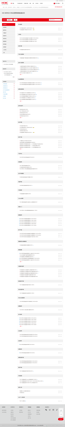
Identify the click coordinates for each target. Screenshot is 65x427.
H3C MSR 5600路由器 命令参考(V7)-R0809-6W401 (28, 322)
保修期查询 (29, 414)
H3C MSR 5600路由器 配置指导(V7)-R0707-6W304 (28, 225)
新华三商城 (57, 3)
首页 (3, 7)
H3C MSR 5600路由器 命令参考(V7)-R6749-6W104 (28, 318)
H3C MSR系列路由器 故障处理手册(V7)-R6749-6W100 (28, 361)
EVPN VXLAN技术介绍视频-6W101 (25, 72)
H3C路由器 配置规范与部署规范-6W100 (26, 245)
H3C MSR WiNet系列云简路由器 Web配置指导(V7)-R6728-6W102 (30, 235)
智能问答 (61, 411)
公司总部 (20, 410)
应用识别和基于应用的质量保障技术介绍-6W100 (27, 142)
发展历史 (12, 412)
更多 (13, 76)
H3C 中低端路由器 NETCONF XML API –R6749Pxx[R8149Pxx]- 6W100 (31, 381)
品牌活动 (12, 416)
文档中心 (14, 7)
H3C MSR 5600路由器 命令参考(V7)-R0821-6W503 (28, 319)
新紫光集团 (38, 410)
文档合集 (4, 27)
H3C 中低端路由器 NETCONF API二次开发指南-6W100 (28, 382)
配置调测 (4, 41)
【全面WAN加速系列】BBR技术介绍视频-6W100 (27, 66)
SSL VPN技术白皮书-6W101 (24, 110)
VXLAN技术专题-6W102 (24, 125)
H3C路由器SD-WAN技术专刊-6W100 (26, 29)
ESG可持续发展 (13, 417)
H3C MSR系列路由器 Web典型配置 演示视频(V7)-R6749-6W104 (30, 82)
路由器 (18, 7)
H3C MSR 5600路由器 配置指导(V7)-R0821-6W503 (28, 220)
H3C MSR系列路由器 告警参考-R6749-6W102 (27, 352)
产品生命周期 (5, 94)
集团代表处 (21, 412)
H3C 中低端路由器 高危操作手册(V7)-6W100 (27, 284)
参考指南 (4, 44)
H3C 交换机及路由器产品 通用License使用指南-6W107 (28, 202)
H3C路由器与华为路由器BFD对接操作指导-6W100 (28, 274)
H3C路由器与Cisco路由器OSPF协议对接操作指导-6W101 (29, 271)
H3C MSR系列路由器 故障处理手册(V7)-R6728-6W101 (28, 362)
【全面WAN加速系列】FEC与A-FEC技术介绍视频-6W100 (29, 69)
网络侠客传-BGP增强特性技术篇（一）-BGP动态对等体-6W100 (30, 145)
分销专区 (4, 96)
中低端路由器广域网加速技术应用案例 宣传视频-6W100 (29, 57)
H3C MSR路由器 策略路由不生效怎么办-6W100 (27, 96)
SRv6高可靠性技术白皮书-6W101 (25, 114)
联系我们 (60, 419)
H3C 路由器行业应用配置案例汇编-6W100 (26, 256)
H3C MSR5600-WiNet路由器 (8, 64)
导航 (13, 3)
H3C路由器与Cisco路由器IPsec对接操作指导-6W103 (28, 269)
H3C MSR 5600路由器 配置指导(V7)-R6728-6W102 (28, 221)
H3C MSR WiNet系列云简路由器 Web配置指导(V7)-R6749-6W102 (30, 233)
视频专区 (4, 30)
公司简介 (12, 410)
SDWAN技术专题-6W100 (24, 130)
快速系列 (4, 35)
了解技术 (4, 32)
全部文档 (4, 24)
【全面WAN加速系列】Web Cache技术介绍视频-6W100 (29, 67)
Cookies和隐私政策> (40, 425)
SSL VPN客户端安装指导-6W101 (25, 165)
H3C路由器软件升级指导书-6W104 (25, 193)
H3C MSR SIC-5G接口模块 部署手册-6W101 (27, 309)
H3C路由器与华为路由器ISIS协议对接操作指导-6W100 (28, 273)
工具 (4, 52)
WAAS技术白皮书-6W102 (24, 109)
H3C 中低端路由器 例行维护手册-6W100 (26, 371)
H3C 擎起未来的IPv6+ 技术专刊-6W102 (26, 28)
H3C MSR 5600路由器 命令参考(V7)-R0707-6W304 (28, 324)
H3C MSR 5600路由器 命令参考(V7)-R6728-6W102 (28, 321)
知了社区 (4, 98)
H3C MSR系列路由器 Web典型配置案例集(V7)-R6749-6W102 (30, 258)
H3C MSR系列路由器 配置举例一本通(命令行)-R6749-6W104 (29, 253)
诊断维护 (4, 47)
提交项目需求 (4, 410)
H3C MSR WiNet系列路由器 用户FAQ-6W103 (27, 157)
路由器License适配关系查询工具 (25, 390)
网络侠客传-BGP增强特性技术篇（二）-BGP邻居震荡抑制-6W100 (30, 147)
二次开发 (4, 49)
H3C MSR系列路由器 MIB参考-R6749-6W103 (27, 344)
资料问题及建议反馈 (58, 7)
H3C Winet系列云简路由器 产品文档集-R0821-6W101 (28, 41)
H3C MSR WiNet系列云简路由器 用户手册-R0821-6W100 (29, 236)
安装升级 (4, 38)
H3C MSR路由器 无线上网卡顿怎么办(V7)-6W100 (28, 94)
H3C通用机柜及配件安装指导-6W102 (26, 167)
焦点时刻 (12, 414)
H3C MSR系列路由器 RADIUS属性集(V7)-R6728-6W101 (29, 301)
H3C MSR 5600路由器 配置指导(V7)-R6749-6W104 (28, 218)
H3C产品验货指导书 (6, 89)
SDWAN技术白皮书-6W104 (24, 115)
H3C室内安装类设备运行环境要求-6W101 (26, 177)
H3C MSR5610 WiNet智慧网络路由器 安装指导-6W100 (28, 168)
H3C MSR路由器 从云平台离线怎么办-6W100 (27, 97)
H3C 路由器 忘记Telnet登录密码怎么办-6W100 (27, 92)
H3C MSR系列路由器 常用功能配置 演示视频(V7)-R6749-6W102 (30, 84)
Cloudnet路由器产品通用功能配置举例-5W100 (27, 255)
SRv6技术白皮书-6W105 (24, 112)
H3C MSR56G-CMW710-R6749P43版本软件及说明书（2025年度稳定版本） (8, 73)
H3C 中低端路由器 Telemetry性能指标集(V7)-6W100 (28, 379)
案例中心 (29, 410)
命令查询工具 (5, 87)
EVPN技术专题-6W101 (23, 129)
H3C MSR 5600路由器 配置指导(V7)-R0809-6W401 (28, 223)
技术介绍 (4, 92)
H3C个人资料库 (22, 400)
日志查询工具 (5, 85)
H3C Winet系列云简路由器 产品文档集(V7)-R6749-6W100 (29, 38)
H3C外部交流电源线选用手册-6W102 (26, 185)
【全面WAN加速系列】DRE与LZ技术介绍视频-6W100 (28, 71)
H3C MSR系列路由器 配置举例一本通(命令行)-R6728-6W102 (29, 259)
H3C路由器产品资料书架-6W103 (25, 49)
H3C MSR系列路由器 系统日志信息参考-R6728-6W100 (28, 336)
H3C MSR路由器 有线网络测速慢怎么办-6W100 (27, 99)
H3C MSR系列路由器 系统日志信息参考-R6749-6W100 (28, 334)
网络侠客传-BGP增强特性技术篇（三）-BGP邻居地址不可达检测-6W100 (31, 143)
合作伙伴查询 (4, 412)
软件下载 (29, 417)
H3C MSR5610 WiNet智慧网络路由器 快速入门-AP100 (28, 210)
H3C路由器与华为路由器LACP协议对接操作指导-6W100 (29, 276)
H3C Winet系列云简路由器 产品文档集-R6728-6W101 (28, 39)
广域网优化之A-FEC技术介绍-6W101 (26, 140)
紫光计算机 (38, 414)
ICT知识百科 (5, 83)
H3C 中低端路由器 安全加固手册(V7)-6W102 (27, 293)
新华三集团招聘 (13, 419)
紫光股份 (38, 412)
